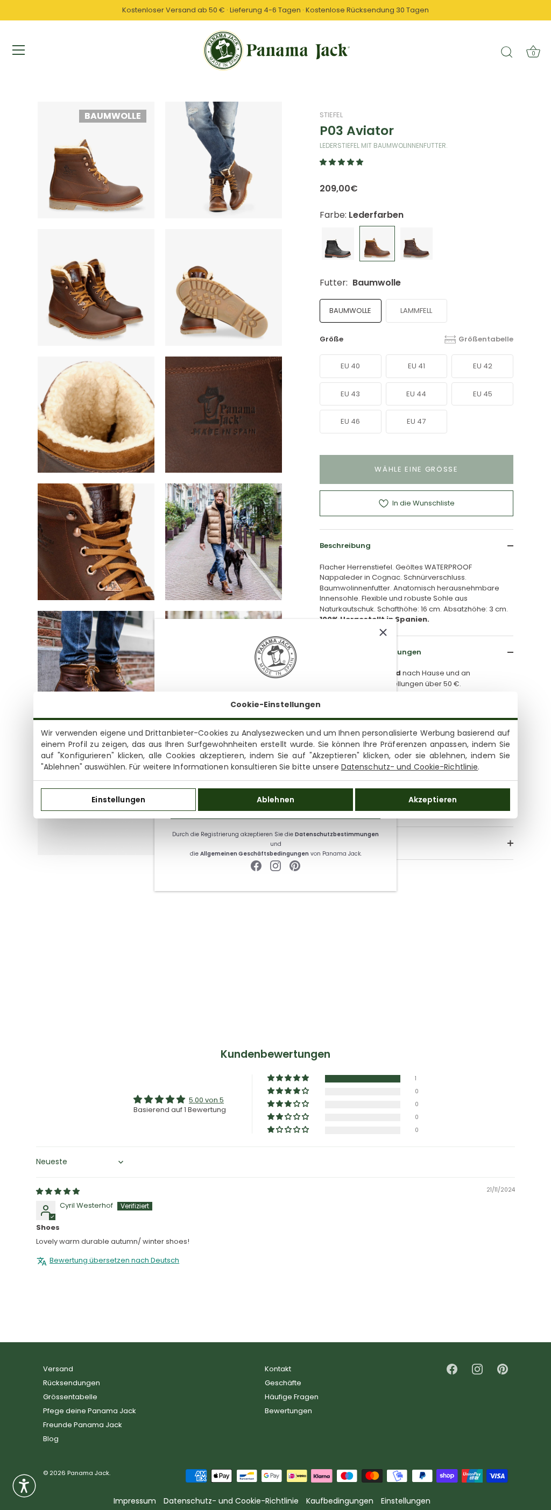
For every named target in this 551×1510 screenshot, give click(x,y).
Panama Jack (88, 1473)
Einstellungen (118, 799)
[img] (58, 1191)
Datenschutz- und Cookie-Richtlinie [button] (231, 1501)
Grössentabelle (70, 1397)
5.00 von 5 (206, 1100)
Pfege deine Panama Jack (89, 1411)
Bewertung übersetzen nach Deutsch (114, 1260)
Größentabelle (485, 339)
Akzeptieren (432, 799)
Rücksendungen (71, 1383)
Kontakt (278, 1369)
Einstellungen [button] (405, 1501)
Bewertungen (288, 1411)
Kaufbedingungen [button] (339, 1501)
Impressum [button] (135, 1501)
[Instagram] (275, 865)
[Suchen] (507, 51)
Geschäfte (283, 1383)
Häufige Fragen (292, 1397)
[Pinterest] (294, 865)
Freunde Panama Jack (82, 1425)
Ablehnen (275, 799)
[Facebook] (256, 865)
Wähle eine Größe (416, 469)
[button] (341, 162)
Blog (51, 1439)
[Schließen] (383, 632)
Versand (58, 1369)
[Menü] (19, 50)
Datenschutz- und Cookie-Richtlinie (409, 766)
